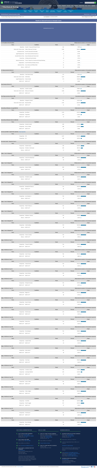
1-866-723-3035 (49, 437)
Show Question (22, 131)
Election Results (47, 11)
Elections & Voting (10, 7)
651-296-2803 (70, 434)
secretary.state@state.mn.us (27, 445)
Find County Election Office (52, 11)
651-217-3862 (27, 440)
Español (50, 5)
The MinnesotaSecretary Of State (13, 2)
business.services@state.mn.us (71, 452)
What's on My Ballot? (42, 11)
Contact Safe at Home (45, 443)
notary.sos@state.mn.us (73, 455)
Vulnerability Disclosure (85, 467)
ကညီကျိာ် (93, 5)
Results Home (86, 14)
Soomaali (59, 5)
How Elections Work (70, 11)
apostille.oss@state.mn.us (74, 453)
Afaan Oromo (81, 5)
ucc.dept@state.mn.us (71, 454)
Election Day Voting (30, 11)
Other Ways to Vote (36, 11)
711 (26, 437)
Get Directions (21, 450)
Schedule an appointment (67, 445)
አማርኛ (89, 5)
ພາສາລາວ (76, 5)
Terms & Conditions (20, 466)
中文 (72, 5)
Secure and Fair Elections (59, 11)
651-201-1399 (48, 435)
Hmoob (54, 5)
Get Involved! (65, 11)
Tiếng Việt (64, 5)
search (81, 2)
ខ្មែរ (86, 5)
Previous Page (93, 14)
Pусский (68, 5)
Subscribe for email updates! (86, 466)
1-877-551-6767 (70, 435)
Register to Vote (25, 11)
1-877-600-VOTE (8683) (29, 435)
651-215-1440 (26, 434)
